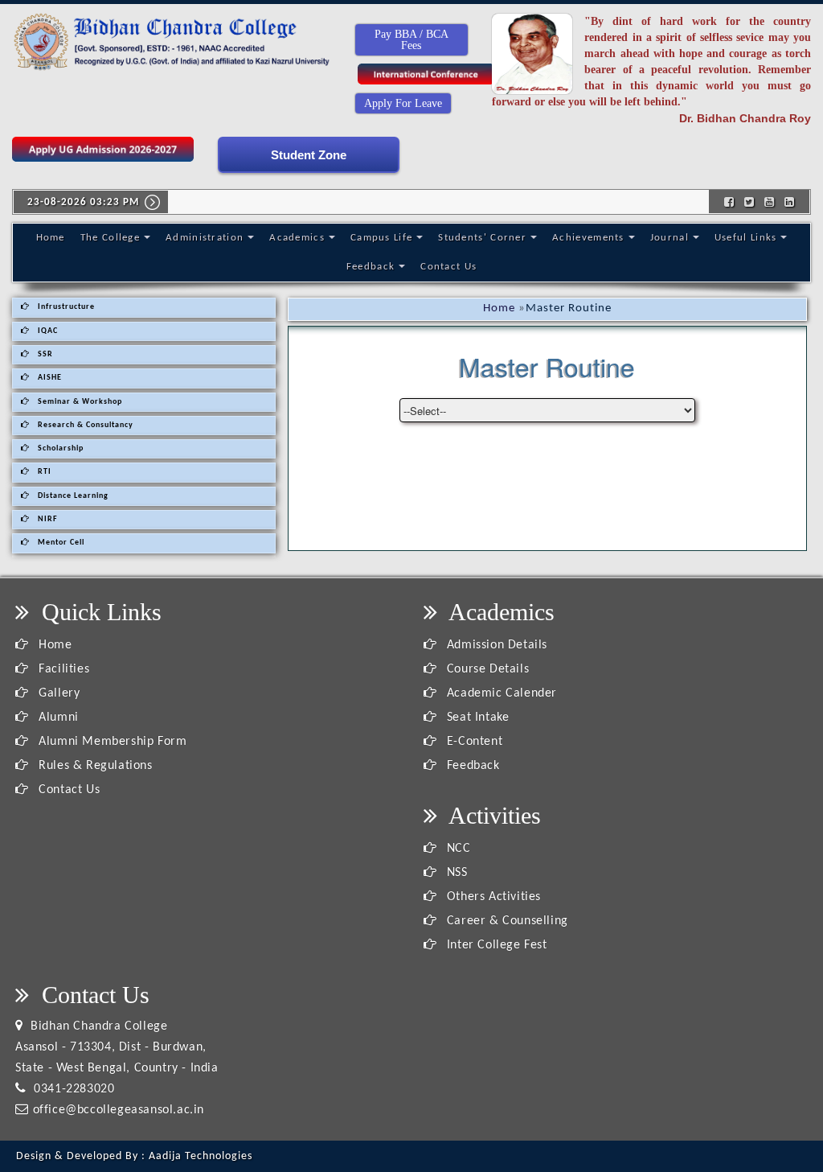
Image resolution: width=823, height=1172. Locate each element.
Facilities (62, 669)
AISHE (48, 377)
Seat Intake (476, 717)
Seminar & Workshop (78, 401)
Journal (669, 237)
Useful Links (745, 237)
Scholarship (59, 448)
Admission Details (495, 645)
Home (50, 237)
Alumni (57, 717)
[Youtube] (769, 201)
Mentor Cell (59, 542)
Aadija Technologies (200, 1156)
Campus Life (381, 237)
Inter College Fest (495, 945)
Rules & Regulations (94, 765)
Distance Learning (72, 495)
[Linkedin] (789, 201)
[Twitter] (749, 201)
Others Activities (492, 896)
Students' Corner (482, 237)
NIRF (46, 519)
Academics (297, 237)
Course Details (486, 669)
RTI (43, 471)
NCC (456, 848)
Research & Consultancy (84, 425)
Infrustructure (65, 306)
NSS (455, 872)
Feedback (370, 266)
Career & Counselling (505, 921)
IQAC (46, 331)
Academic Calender (500, 693)
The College (110, 237)
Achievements (588, 237)
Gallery (57, 693)
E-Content (472, 741)
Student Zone (308, 155)
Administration (205, 237)
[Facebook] (729, 201)
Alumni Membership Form (110, 741)
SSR (44, 354)
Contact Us (448, 266)
